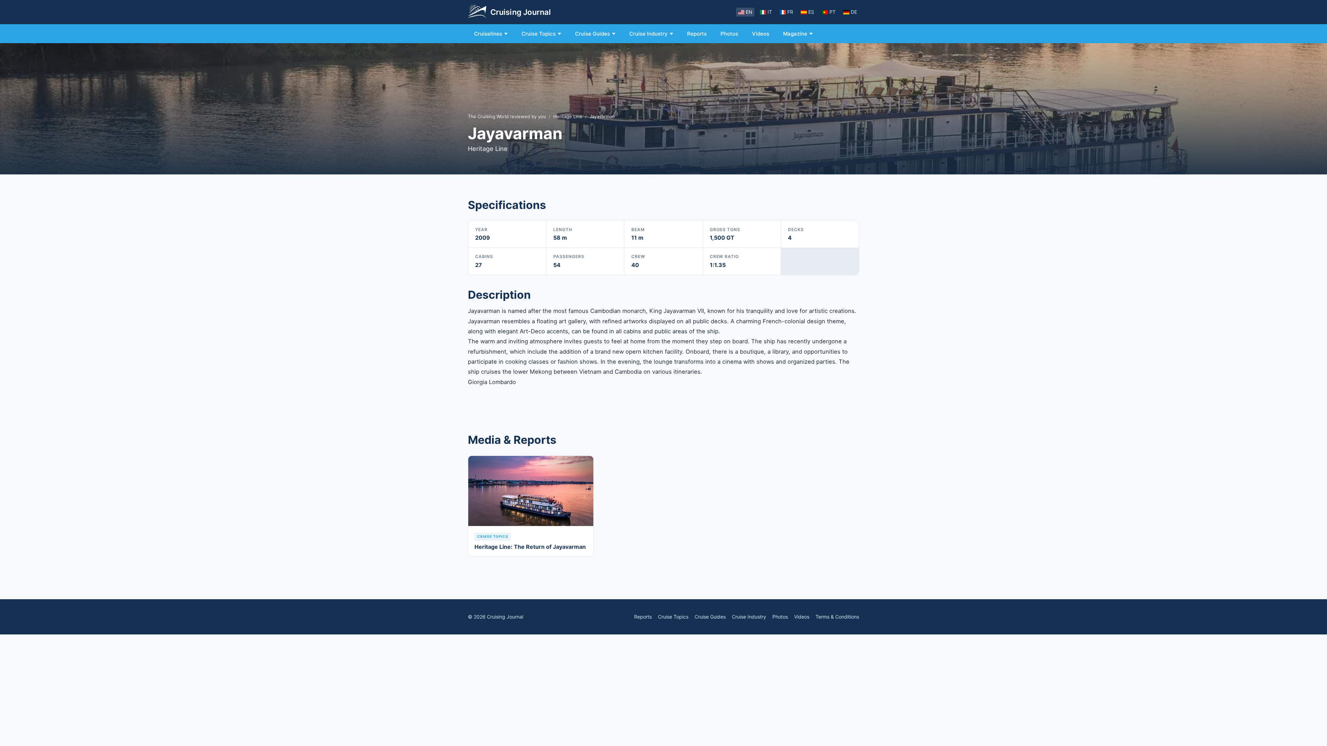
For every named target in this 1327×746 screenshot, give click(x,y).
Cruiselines (488, 33)
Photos (729, 33)
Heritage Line (567, 116)
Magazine (795, 33)
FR (790, 12)
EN (749, 12)
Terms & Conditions (837, 617)
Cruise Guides (592, 33)
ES (811, 12)
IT (770, 12)
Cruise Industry (648, 33)
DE (854, 12)
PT (832, 12)
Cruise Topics (538, 33)
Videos (760, 33)
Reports (697, 33)
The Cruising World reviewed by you (507, 116)
